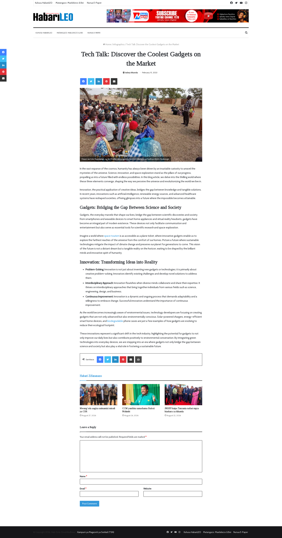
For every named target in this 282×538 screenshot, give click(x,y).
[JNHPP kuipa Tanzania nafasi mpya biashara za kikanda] (183, 394)
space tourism (111, 235)
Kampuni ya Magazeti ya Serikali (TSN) (95, 532)
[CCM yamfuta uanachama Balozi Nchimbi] (141, 394)
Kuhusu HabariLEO (43, 2)
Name (83, 476)
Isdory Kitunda (131, 72)
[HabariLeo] (53, 17)
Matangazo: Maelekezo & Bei (70, 2)
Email (83, 488)
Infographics (119, 44)
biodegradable (115, 321)
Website (147, 488)
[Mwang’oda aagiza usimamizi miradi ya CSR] (98, 394)
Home (108, 44)
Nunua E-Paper (94, 2)
